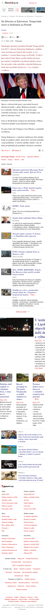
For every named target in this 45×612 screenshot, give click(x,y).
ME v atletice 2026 (8, 525)
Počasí (14, 238)
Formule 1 (5, 528)
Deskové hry (12, 586)
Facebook (9, 597)
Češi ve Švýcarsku (8, 547)
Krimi (14, 193)
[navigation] (2, 3)
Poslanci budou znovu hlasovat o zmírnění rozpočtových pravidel (38, 390)
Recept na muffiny (30, 519)
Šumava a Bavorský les (9, 544)
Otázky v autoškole (30, 550)
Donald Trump (20, 156)
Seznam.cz (32, 3)
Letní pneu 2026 (29, 538)
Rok (22, 159)
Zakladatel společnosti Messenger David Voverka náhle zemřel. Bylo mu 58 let (27, 171)
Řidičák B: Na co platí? (31, 547)
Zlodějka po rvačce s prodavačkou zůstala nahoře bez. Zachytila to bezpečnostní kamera (25, 292)
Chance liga (6, 516)
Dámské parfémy (24, 582)
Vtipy (13, 208)
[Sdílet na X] (43, 150)
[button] (22, 86)
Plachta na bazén (25, 569)
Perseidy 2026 (16, 562)
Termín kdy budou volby (9, 503)
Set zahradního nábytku (30, 572)
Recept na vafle (29, 528)
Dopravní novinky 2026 (31, 544)
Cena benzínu (27, 562)
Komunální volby (7, 509)
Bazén (16, 569)
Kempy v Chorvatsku (8, 538)
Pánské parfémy (21, 589)
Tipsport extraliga (7, 522)
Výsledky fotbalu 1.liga (9, 519)
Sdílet (13, 37)
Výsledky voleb (7, 500)
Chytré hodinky (31, 586)
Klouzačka (17, 572)
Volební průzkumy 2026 (9, 497)
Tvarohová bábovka (30, 525)
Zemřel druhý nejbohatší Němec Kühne (27, 218)
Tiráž (35, 597)
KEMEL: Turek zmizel (21, 206)
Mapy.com (21, 558)
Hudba (14, 277)
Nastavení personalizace (29, 601)
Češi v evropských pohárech (21, 565)
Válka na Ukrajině (17, 257)
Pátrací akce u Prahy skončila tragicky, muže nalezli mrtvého (27, 189)
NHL (3, 531)
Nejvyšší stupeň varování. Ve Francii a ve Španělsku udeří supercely (26, 234)
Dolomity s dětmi (7, 553)
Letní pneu (35, 582)
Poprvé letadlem (7, 541)
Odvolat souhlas (13, 601)
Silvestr (17, 159)
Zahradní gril (18, 576)
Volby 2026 (5, 494)
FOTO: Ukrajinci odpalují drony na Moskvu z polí (25, 252)
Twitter (16, 597)
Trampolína (36, 569)
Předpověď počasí (32, 558)
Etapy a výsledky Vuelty (31, 497)
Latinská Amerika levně (9, 550)
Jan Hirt (26, 500)
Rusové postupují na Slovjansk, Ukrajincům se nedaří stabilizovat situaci (21, 391)
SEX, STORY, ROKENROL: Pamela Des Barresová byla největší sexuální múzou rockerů (26, 272)
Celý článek (39, 368)
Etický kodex (23, 599)
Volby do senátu (7, 506)
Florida (3, 159)
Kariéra (30, 597)
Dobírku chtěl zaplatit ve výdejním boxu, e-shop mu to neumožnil (6, 390)
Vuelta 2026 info (29, 494)
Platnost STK (28, 553)
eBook (6, 37)
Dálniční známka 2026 (31, 541)
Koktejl (14, 297)
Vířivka (26, 576)
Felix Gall (27, 506)
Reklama (23, 597)
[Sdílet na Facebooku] (40, 150)
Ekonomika (15, 175)
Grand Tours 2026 (30, 509)
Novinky (3, 30)
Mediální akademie (11, 599)
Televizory (21, 586)
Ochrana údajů (34, 599)
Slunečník (8, 572)
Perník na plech (29, 531)
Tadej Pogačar (28, 503)
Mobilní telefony (30, 579)
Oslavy (10, 159)
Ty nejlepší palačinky (30, 516)
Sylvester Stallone (33, 156)
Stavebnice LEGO (11, 582)
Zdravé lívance (29, 522)
